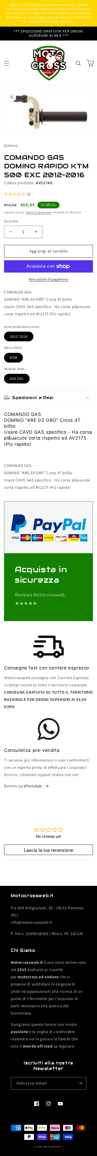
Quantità (11, 221)
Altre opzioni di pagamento (48, 279)
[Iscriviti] (80, 1083)
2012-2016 (19, 336)
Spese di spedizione (38, 212)
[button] (7, 63)
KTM (13, 357)
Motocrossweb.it (53, 1146)
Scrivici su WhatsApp (23, 785)
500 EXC (17, 378)
